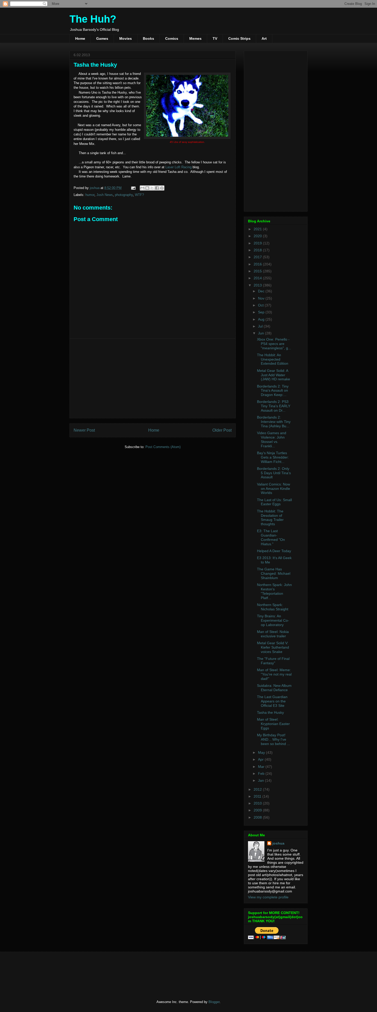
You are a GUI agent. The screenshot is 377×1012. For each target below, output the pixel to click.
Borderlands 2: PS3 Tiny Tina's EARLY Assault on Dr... (273, 406)
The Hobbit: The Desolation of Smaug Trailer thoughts (270, 517)
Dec (261, 291)
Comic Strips (239, 38)
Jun (261, 333)
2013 (258, 285)
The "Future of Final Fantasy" (273, 661)
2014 (258, 278)
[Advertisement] (153, 378)
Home (80, 38)
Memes (195, 38)
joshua (278, 843)
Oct (261, 305)
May (262, 752)
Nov (261, 298)
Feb (261, 773)
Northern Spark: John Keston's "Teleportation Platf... (274, 591)
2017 (258, 257)
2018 (258, 250)
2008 (258, 817)
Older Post (222, 430)
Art (264, 38)
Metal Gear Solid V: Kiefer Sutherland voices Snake (273, 647)
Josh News (104, 195)
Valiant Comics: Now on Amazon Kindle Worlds (273, 488)
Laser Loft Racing (178, 167)
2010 (258, 803)
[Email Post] (133, 188)
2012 (258, 789)
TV (215, 38)
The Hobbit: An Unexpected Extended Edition (272, 359)
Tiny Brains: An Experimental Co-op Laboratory (273, 620)
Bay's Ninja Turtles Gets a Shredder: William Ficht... (273, 457)
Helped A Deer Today (274, 551)
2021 (258, 229)
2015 (258, 271)
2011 (258, 796)
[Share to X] (152, 188)
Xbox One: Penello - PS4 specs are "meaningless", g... (274, 343)
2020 (258, 236)
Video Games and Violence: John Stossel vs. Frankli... (271, 439)
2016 (258, 264)
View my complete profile (268, 897)
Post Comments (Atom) (163, 447)
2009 (258, 810)
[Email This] (142, 188)
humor (89, 195)
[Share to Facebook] (157, 188)
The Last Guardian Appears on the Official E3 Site (272, 701)
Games (102, 38)
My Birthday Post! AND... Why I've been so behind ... (273, 739)
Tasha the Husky (270, 712)
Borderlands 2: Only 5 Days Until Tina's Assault (274, 473)
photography (124, 195)
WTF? (139, 195)
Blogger (214, 1002)
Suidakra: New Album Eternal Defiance (274, 687)
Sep (261, 312)
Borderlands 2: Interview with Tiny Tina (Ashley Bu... (274, 421)
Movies (125, 38)
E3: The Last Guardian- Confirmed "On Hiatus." (271, 537)
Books (148, 38)
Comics (171, 38)
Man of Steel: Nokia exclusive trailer (273, 634)
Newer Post (84, 430)
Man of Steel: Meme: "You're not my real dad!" (274, 674)
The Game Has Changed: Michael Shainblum (273, 573)
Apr (261, 759)
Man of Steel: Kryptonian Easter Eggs (273, 723)
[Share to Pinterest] (161, 188)
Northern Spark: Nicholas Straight (272, 607)
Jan (261, 780)
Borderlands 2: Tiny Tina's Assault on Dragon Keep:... (273, 390)
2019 (258, 243)
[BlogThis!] (147, 188)
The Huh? (93, 19)
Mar (261, 767)
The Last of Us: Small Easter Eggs (274, 502)
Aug (261, 319)
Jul (261, 326)
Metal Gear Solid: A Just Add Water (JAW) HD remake (273, 375)
